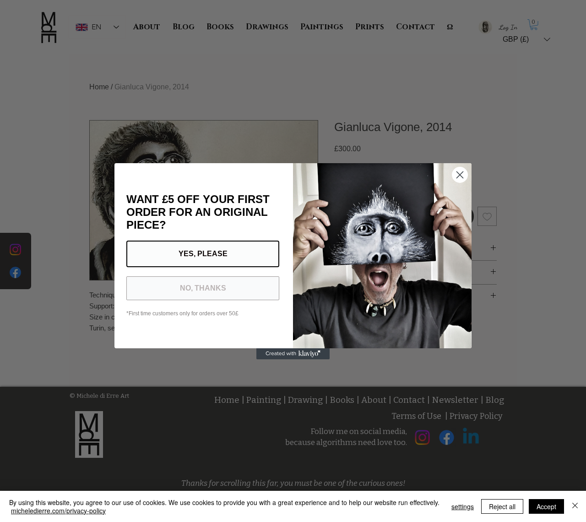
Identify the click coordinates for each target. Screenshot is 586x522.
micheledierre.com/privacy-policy (58, 510)
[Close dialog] (460, 175)
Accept (546, 506)
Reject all (502, 506)
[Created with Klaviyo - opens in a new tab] (293, 353)
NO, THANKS (203, 288)
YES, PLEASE (203, 254)
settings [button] (462, 506)
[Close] (575, 506)
